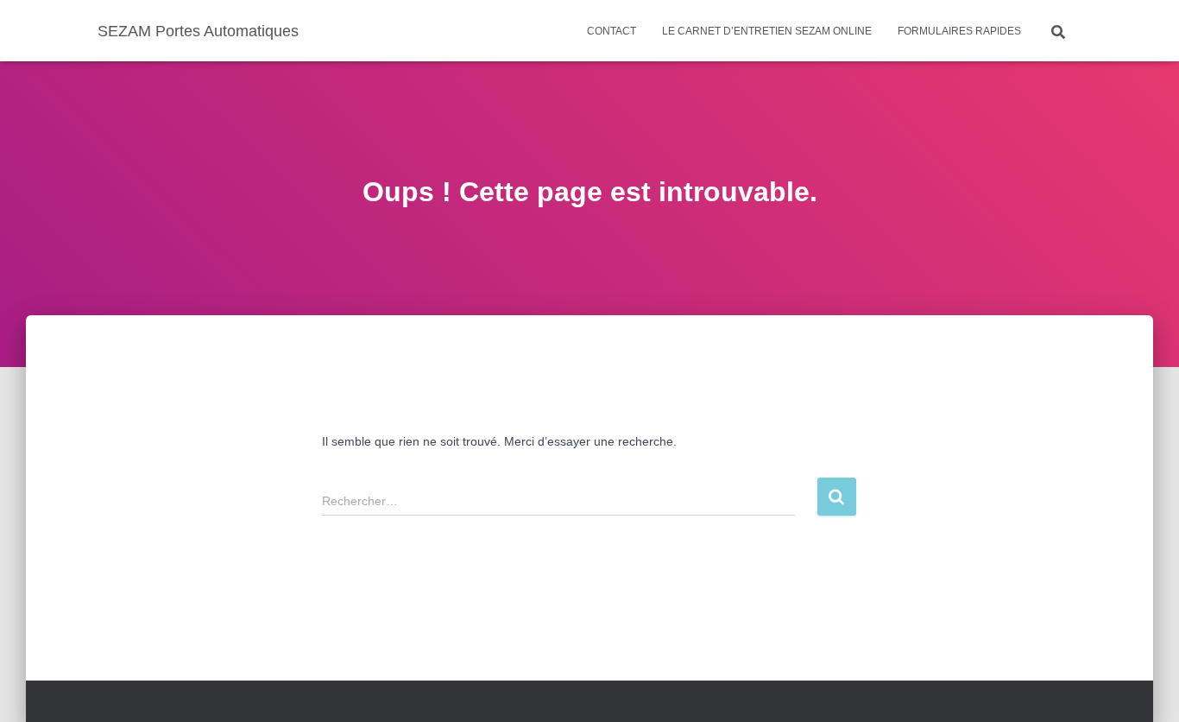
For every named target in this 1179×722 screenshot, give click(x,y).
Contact (611, 31)
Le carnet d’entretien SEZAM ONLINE (767, 31)
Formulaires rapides (959, 31)
